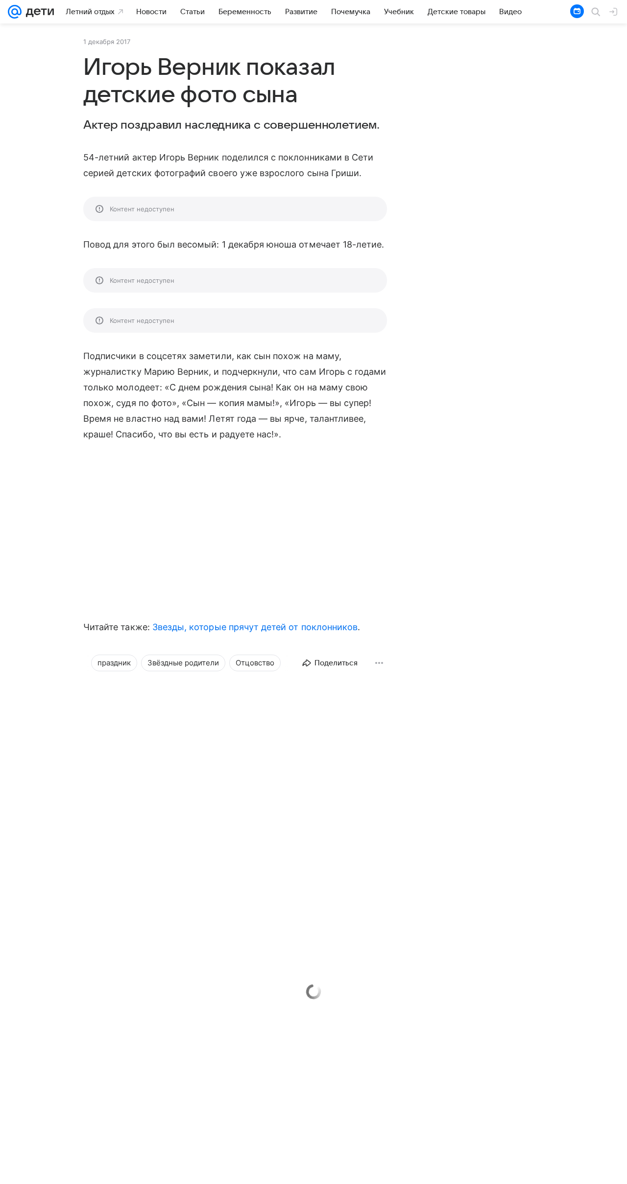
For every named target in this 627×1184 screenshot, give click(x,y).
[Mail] (15, 11)
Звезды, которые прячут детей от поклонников (255, 627)
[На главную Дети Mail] (38, 11)
